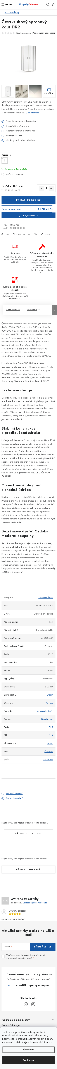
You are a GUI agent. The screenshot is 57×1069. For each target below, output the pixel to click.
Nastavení (28, 1049)
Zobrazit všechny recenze (34, 902)
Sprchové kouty (45, 597)
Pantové (49, 702)
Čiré (51, 735)
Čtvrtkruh (49, 751)
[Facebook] (26, 1004)
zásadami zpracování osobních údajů (25, 957)
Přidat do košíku (28, 199)
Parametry (32, 309)
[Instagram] (33, 1004)
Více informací (33, 112)
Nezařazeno (47, 719)
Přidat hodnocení (28, 833)
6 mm (50, 743)
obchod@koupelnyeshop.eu (31, 985)
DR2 (51, 727)
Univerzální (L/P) (45, 711)
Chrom (50, 694)
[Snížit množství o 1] (41, 188)
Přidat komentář (28, 869)
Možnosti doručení (14, 174)
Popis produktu (13, 309)
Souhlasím (28, 1060)
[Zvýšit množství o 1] (51, 188)
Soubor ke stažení (14, 793)
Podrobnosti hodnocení (44, 32)
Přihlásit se (43, 946)
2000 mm (48, 759)
